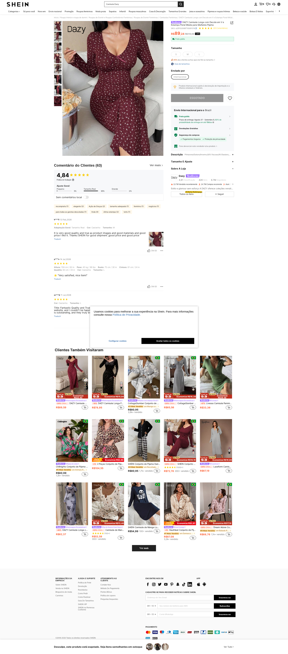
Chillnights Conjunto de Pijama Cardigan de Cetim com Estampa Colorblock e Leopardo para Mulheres (72, 466)
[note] (72, 396)
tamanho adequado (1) (119, 206)
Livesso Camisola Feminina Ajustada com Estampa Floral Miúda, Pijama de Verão (216, 403)
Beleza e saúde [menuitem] (240, 11)
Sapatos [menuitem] (112, 11)
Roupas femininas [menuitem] (84, 11)
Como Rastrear (84, 597)
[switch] (86, 197)
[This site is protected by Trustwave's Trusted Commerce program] (148, 638)
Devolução (82, 586)
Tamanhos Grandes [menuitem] (177, 11)
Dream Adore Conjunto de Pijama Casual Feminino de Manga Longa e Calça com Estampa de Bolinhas (216, 527)
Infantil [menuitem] (122, 11)
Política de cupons (108, 596)
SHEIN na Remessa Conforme (86, 609)
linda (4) (95, 212)
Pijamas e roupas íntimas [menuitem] (219, 11)
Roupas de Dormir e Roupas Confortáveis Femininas (110, 18)
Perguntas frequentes (109, 599)
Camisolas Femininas (168, 18)
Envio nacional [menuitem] (55, 11)
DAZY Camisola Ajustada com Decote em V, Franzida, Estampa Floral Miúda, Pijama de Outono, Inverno (72, 403)
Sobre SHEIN (61, 585)
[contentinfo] (191, 632)
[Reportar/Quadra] (162, 250)
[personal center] (256, 4)
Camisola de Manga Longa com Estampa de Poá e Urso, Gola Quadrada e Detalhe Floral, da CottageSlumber (108, 530)
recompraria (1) (62, 206)
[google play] (204, 586)
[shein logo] (17, 4)
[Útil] (149, 250)
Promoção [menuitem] (69, 11)
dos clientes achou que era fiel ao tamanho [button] (193, 60)
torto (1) (127, 212)
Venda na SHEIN (62, 588)
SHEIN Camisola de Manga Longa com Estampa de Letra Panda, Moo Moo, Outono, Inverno (144, 527)
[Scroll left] (276, 11)
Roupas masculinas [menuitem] (137, 11)
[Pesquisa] (181, 4)
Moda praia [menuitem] (101, 11)
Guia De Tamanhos (86, 601)
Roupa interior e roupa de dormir (73, 18)
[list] (170, 584)
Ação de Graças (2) (97, 206)
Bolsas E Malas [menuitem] (256, 11)
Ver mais (144, 548)
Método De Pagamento (109, 588)
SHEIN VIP (82, 604)
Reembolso (82, 590)
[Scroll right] (279, 11)
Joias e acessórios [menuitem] (197, 11)
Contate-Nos (105, 585)
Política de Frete (84, 583)
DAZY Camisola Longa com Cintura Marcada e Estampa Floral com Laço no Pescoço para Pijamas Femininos (72, 530)
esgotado (197, 98)
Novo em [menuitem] (42, 11)
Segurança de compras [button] (189, 135)
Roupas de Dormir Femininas (146, 18)
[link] (261, 4)
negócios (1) (154, 206)
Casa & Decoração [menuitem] (157, 11)
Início (56, 18)
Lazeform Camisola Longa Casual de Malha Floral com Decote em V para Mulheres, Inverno (216, 466)
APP (198, 579)
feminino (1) (139, 206)
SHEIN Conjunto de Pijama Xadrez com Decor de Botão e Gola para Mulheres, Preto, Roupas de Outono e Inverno (144, 464)
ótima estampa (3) (111, 212)
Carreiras (59, 596)
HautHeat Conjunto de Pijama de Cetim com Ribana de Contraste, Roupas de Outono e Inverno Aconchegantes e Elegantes (180, 530)
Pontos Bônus (106, 592)
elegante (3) (79, 206)
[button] (274, 4)
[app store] (198, 586)
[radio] (176, 54)
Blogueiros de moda (64, 592)
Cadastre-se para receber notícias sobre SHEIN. (171, 592)
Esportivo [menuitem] (270, 11)
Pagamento (151, 627)
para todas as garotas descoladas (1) (71, 212)
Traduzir (57, 239)
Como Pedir (83, 593)
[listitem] (72, 384)
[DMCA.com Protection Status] (155, 638)
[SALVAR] (230, 98)
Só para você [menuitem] (29, 11)
